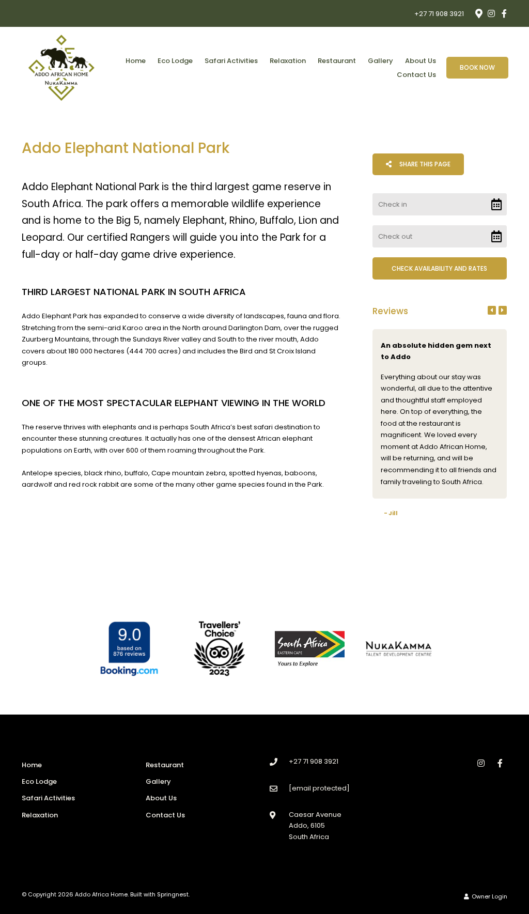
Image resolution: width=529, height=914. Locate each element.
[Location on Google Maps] (478, 13)
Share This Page (424, 164)
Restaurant (337, 61)
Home (136, 61)
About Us (420, 61)
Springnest (173, 894)
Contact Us (416, 75)
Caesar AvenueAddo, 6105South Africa (315, 826)
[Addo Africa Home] (61, 67)
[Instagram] (491, 13)
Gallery (380, 61)
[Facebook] (504, 13)
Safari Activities (231, 61)
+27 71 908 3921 (439, 13)
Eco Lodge (175, 61)
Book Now (477, 67)
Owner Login (488, 896)
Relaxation (288, 61)
